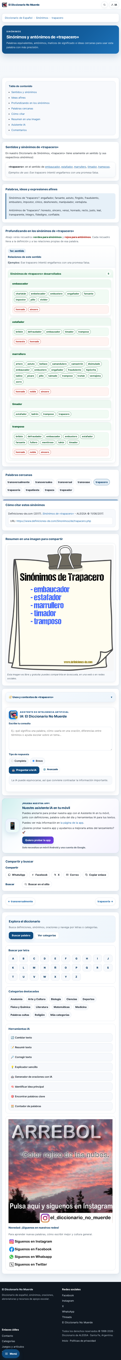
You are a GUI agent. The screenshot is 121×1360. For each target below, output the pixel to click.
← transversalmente (20, 901)
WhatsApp (68, 1311)
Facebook (68, 1295)
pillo (33, 299)
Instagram (68, 1300)
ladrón (34, 414)
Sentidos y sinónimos (24, 92)
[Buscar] (104, 5)
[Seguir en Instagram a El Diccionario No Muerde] (60, 1171)
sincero (34, 309)
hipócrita (91, 369)
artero (19, 363)
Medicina (80, 1007)
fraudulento (74, 369)
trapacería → (105, 901)
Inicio (65, 1340)
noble (33, 391)
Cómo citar (18, 113)
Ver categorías (47, 935)
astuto (31, 363)
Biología (56, 999)
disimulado (94, 363)
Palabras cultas (20, 1014)
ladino (19, 375)
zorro (19, 381)
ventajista (95, 375)
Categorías (8, 1341)
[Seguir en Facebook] (31, 1249)
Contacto (7, 1335)
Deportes (88, 999)
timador (92, 166)
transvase (84, 482)
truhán (81, 375)
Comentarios (19, 130)
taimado (52, 375)
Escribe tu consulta (20, 723)
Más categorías (59, 1014)
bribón (19, 331)
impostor (21, 299)
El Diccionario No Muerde (77, 1322)
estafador (67, 166)
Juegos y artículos (13, 1346)
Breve (39, 760)
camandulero (59, 363)
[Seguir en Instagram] (31, 1241)
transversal (65, 482)
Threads (67, 1317)
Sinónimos (42, 17)
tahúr (61, 442)
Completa (20, 760)
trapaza (49, 490)
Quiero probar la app (38, 840)
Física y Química (20, 1007)
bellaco (43, 363)
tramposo (104, 166)
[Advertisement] (60, 64)
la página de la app (71, 822)
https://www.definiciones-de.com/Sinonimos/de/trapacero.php (54, 521)
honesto (20, 341)
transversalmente (19, 482)
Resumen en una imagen (25, 119)
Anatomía (16, 999)
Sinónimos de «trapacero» (58, 513)
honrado (20, 309)
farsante (88, 293)
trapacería (14, 490)
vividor (44, 299)
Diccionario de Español (18, 17)
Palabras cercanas (22, 108)
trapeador (66, 490)
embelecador (38, 293)
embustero (56, 293)
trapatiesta (32, 490)
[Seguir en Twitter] (31, 1264)
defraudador (35, 331)
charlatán (21, 293)
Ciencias (71, 999)
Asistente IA (18, 124)
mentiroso (48, 442)
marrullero (80, 166)
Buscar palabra (21, 935)
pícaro (30, 375)
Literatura (42, 1007)
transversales (43, 482)
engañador (73, 293)
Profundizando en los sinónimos (30, 103)
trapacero (57, 17)
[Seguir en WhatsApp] (31, 1257)
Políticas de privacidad (83, 1340)
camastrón (77, 363)
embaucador (52, 166)
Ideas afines (18, 97)
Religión (40, 1014)
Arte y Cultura (36, 999)
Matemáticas (62, 1007)
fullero (33, 442)
